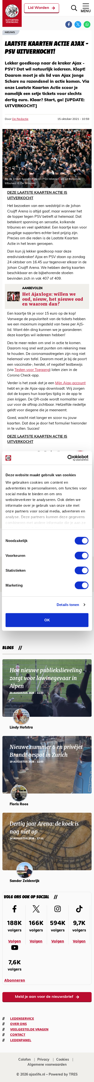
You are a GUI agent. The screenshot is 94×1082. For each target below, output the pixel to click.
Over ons (18, 1024)
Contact (17, 1035)
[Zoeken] (74, 8)
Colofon (24, 1060)
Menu (86, 11)
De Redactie (20, 119)
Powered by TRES (63, 1074)
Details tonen (68, 605)
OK (47, 620)
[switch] (81, 555)
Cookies (62, 1060)
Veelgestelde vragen (29, 1029)
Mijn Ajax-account (70, 383)
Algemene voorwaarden (47, 1065)
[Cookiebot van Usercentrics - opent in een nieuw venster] (67, 458)
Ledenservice (22, 1019)
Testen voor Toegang (31, 370)
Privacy (43, 1060)
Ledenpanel (20, 1040)
